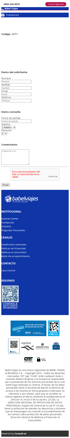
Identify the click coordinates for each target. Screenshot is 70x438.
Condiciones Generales (13, 244)
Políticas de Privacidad (13, 248)
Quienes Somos (9, 218)
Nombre (6, 78)
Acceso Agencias (56, 4)
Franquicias (12, 14)
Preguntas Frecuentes (13, 230)
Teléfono (6, 97)
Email (4, 91)
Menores (6, 130)
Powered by (13, 433)
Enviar (6, 185)
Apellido (5, 84)
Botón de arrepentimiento (15, 256)
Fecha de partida (10, 118)
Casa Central (8, 270)
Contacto (6, 226)
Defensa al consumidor (14, 252)
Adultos (5, 124)
